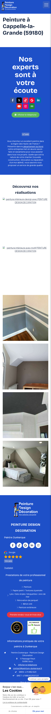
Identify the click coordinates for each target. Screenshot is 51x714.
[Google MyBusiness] (32, 100)
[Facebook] (13, 100)
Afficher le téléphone (27, 664)
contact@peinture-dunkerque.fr (27, 668)
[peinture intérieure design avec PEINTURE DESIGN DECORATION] (25, 221)
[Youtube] (19, 106)
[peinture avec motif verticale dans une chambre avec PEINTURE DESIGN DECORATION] (25, 464)
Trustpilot (8, 568)
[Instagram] (25, 106)
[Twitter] (19, 100)
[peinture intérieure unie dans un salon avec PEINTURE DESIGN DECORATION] (25, 415)
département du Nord (33, 146)
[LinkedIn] (38, 100)
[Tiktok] (25, 100)
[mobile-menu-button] (46, 4)
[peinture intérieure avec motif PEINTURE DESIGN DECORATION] (25, 269)
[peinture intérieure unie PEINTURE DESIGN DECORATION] (25, 366)
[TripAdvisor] (32, 106)
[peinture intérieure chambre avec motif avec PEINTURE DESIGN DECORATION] (25, 318)
